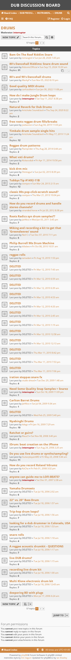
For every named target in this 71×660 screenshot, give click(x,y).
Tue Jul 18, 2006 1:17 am (46, 549)
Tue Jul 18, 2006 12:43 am (47, 584)
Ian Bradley (62, 657)
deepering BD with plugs (26, 592)
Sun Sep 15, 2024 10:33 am (53, 67)
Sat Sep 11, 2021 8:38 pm (49, 98)
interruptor (19, 32)
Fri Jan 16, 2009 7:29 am (42, 424)
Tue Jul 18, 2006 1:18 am (46, 538)
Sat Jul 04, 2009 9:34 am (44, 403)
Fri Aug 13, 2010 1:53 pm (46, 258)
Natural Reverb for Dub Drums (30, 107)
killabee (26, 246)
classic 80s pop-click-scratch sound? (33, 192)
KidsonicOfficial (30, 67)
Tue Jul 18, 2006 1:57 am (46, 503)
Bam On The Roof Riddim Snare (30, 54)
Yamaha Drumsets (22, 488)
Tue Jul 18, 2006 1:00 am (46, 572)
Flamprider (27, 148)
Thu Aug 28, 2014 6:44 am (48, 148)
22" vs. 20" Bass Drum (24, 500)
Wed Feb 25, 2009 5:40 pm (47, 415)
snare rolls (16, 534)
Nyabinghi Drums (21, 421)
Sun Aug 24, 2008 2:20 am (49, 447)
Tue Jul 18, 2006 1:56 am (46, 514)
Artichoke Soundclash (33, 110)
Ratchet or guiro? (21, 433)
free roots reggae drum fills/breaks (33, 121)
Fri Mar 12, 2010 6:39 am (46, 288)
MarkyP (26, 80)
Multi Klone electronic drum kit (31, 581)
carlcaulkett (28, 89)
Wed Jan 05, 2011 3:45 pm (45, 219)
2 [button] (40, 43)
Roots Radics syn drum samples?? (32, 216)
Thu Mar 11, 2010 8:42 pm (47, 352)
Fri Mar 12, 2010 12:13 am (47, 343)
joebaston (27, 124)
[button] (44, 43)
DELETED (15, 266)
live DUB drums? (20, 558)
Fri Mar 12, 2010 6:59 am (46, 278)
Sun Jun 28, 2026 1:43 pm (47, 57)
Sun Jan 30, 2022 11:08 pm (49, 89)
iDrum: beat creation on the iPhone (33, 444)
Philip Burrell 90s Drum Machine (31, 243)
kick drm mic (18, 168)
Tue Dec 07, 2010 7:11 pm (43, 234)
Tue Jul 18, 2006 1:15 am (46, 561)
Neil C (25, 234)
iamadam (27, 258)
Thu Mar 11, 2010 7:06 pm (47, 371)
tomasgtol (27, 57)
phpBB (24, 655)
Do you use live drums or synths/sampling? (38, 453)
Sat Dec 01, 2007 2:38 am (49, 480)
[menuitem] (68, 13)
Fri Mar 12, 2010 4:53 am (46, 297)
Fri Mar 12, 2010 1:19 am (46, 325)
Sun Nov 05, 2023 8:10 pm (45, 80)
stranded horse (30, 210)
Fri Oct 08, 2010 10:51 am (45, 246)
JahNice (26, 219)
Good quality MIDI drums (26, 86)
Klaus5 (25, 436)
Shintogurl (27, 172)
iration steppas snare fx (25, 377)
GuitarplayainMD (30, 456)
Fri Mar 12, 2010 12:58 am (47, 334)
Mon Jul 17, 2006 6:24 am (46, 596)
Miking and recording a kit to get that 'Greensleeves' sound (35, 229)
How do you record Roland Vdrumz (33, 465)
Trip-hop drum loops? (24, 511)
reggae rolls (17, 254)
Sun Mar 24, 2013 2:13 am (45, 183)
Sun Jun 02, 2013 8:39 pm (47, 172)
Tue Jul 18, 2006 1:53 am (46, 526)
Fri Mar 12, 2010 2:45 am (46, 315)
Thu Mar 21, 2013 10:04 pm (46, 195)
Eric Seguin (26, 657)
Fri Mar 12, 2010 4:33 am (46, 306)
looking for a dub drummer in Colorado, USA (39, 523)
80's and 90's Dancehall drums (30, 77)
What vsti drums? (21, 157)
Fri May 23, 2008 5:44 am (54, 456)
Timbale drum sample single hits (32, 131)
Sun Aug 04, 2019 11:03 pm (48, 124)
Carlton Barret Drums (24, 400)
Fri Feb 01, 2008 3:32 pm (43, 468)
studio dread (28, 380)
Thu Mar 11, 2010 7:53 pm (47, 362)
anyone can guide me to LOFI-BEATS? (34, 477)
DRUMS (8, 27)
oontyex (26, 183)
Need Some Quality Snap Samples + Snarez (38, 388)
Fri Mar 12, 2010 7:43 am (46, 269)
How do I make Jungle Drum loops (32, 95)
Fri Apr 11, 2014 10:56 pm (49, 160)
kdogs (25, 424)
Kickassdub (27, 160)
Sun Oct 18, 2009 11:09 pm (50, 392)
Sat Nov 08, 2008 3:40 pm (44, 436)
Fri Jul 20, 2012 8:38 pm (51, 210)
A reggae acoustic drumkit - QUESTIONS (36, 546)
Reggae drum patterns (24, 145)
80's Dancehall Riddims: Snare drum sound (38, 64)
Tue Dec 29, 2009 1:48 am (50, 380)
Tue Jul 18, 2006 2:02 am (46, 491)
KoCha (25, 468)
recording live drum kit (25, 569)
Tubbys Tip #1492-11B (24, 180)
